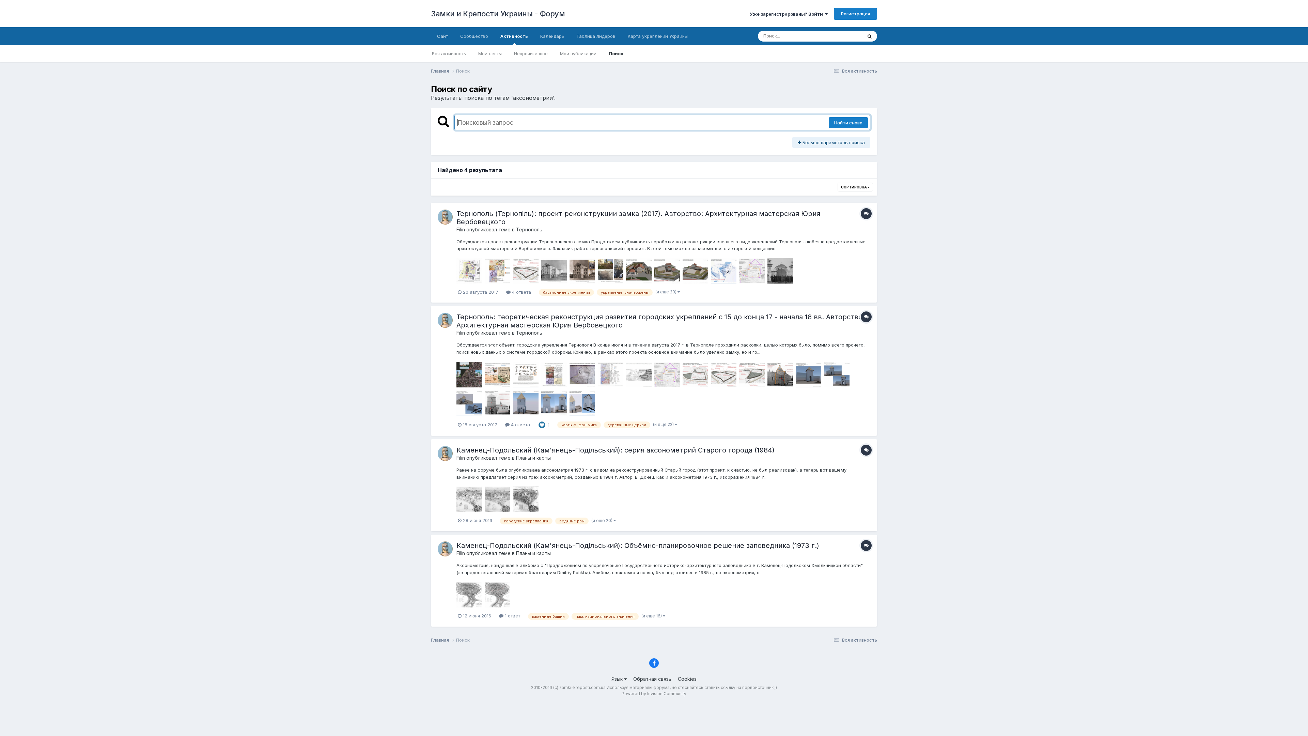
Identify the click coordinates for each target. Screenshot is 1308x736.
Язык (617, 679)
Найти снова (848, 122)
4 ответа (521, 292)
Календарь (552, 36)
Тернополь (529, 229)
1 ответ (511, 615)
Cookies (687, 679)
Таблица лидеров (596, 36)
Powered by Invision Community (654, 693)
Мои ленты (490, 53)
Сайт (442, 36)
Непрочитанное (531, 53)
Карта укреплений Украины (658, 36)
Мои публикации (578, 53)
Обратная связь (652, 679)
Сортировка (854, 187)
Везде (846, 36)
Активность (514, 36)
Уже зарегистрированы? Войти (787, 14)
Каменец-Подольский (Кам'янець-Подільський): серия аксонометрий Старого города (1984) (615, 450)
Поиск (616, 53)
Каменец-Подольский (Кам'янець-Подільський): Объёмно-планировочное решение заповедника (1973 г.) (637, 545)
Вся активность (449, 53)
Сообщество (474, 36)
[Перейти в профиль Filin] (445, 217)
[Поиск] (869, 36)
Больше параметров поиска (833, 142)
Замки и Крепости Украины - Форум (498, 13)
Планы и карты (533, 458)
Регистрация (855, 13)
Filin (460, 229)
